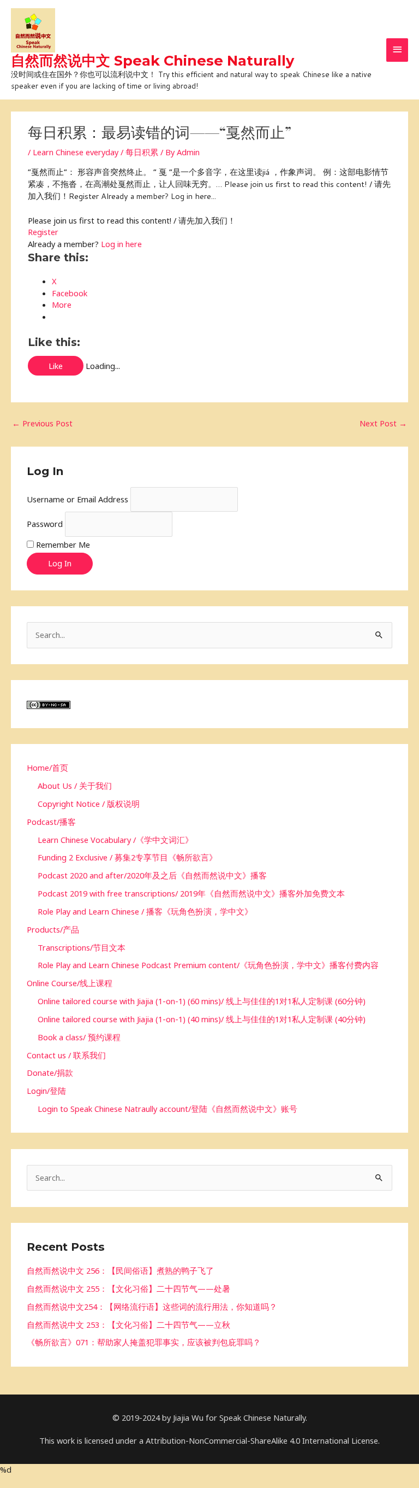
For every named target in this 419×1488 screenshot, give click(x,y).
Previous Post (42, 423)
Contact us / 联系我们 (66, 1055)
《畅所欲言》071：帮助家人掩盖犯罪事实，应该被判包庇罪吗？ (144, 1342)
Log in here (121, 243)
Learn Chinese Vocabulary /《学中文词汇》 (115, 839)
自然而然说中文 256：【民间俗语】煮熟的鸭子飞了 (120, 1270)
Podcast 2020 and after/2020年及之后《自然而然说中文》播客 (152, 875)
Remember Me (63, 544)
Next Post (383, 423)
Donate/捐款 (50, 1072)
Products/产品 (53, 929)
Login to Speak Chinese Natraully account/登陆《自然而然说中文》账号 (167, 1108)
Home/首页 (47, 767)
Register (43, 231)
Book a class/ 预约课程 (79, 1037)
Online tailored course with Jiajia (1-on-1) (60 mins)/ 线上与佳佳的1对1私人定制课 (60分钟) (202, 1000)
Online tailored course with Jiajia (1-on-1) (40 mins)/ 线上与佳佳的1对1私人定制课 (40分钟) (202, 1019)
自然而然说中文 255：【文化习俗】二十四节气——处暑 (128, 1288)
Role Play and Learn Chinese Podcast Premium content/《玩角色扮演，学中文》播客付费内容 (208, 964)
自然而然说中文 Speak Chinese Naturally (152, 60)
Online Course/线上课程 (69, 982)
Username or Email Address (77, 499)
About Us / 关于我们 (75, 785)
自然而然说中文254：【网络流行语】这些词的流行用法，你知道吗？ (152, 1306)
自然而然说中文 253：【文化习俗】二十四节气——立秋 (128, 1324)
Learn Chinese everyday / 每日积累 (95, 152)
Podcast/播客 (51, 821)
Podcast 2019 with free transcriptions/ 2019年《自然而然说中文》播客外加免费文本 (191, 893)
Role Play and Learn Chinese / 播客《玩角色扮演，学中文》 (145, 911)
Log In (59, 563)
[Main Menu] (397, 50)
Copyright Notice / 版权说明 (89, 803)
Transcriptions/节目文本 (81, 947)
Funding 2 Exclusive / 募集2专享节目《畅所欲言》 (127, 857)
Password (45, 523)
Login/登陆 (46, 1090)
